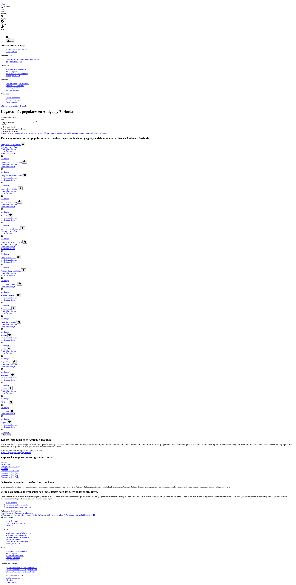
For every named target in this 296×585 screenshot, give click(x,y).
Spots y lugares (11, 52)
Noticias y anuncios (13, 88)
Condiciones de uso (13, 98)
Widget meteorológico (14, 62)
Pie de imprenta (11, 102)
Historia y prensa (12, 72)
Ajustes (11, 41)
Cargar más (6, 434)
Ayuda (10, 38)
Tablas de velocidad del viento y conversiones (22, 60)
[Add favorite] (23, 144)
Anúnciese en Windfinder (15, 86)
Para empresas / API (13, 76)
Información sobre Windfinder (17, 74)
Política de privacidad (13, 100)
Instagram (33, 570)
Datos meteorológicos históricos (17, 84)
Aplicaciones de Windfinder (16, 69)
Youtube (33, 572)
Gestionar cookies (12, 90)
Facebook (33, 568)
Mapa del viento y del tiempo (16, 50)
